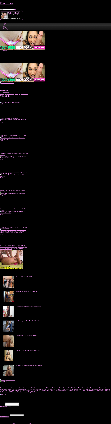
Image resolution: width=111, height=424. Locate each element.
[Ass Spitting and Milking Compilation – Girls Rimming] (8, 375)
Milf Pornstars (34, 390)
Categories (5, 24)
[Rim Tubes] (3, 394)
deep (7, 94)
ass (5, 94)
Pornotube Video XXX (43, 387)
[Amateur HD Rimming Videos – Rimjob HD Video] (8, 361)
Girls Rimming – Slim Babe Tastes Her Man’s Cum (28, 321)
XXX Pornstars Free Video (15, 392)
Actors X (5, 27)
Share (6, 90)
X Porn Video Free (66, 389)
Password (2, 404)
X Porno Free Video (76, 389)
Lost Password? (7, 406)
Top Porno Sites (26, 390)
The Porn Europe (4, 392)
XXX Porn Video (87, 389)
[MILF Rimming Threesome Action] (8, 287)
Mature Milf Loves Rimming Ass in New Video (27, 291)
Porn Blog (5, 28)
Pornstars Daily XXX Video (30, 392)
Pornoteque (6, 92)
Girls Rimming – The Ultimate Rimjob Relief (26, 335)
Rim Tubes (6, 3)
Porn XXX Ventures (16, 390)
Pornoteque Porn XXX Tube (30, 387)
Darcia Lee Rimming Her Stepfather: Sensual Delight (28, 306)
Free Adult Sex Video (41, 389)
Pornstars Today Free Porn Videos (59, 390)
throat (26, 94)
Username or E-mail (5, 415)
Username (2, 403)
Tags (4, 26)
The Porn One (99, 390)
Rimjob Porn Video (12, 389)
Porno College (18, 387)
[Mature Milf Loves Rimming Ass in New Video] (8, 302)
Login (2, 406)
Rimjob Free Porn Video (98, 389)
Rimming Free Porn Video (54, 389)
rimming (23, 94)
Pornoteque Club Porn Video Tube (26, 389)
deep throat (11, 94)
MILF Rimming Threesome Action (24, 276)
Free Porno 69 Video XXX (74, 390)
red (19, 94)
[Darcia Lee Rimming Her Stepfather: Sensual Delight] (8, 316)
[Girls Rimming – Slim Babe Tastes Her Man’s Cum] (8, 331)
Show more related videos (6, 249)
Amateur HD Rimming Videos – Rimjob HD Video (28, 350)
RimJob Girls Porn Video (56, 387)
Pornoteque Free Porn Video (7, 387)
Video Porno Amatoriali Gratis (96, 387)
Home (4, 23)
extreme (16, 94)
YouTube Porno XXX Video (70, 387)
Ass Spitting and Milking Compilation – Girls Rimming (29, 365)
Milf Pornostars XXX (44, 390)
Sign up (13, 423)
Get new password (5, 416)
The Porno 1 (107, 390)
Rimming (5, 50)
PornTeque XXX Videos (89, 390)
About (2, 90)
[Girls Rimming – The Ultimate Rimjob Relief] (8, 346)
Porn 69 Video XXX (83, 387)
